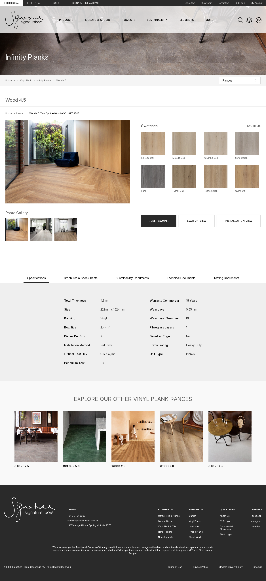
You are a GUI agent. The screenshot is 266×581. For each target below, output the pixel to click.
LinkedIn (255, 526)
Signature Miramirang (86, 3)
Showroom (206, 3)
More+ (210, 19)
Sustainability (157, 19)
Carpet (192, 516)
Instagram (256, 521)
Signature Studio (97, 19)
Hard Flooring (165, 531)
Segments (187, 19)
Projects (128, 19)
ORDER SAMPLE (159, 220)
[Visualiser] (258, 20)
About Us (190, 3)
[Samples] (249, 20)
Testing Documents (226, 278)
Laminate (194, 526)
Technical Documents (181, 278)
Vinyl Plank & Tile (167, 526)
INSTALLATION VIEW (238, 220)
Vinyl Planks (195, 521)
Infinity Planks (44, 80)
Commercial (11, 3)
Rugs (56, 3)
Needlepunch (165, 537)
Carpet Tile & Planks (169, 516)
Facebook (256, 516)
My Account (257, 3)
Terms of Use (175, 567)
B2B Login (240, 3)
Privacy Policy (200, 567)
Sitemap (258, 567)
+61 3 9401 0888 (76, 516)
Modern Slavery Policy (231, 567)
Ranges (227, 80)
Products (66, 19)
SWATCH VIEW (196, 220)
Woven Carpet (165, 521)
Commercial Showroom (226, 527)
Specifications (36, 278)
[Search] (240, 20)
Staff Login (226, 534)
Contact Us (223, 3)
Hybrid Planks (196, 531)
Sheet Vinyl (195, 537)
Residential (34, 3)
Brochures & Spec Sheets (81, 278)
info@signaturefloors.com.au (82, 520)
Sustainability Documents (132, 278)
